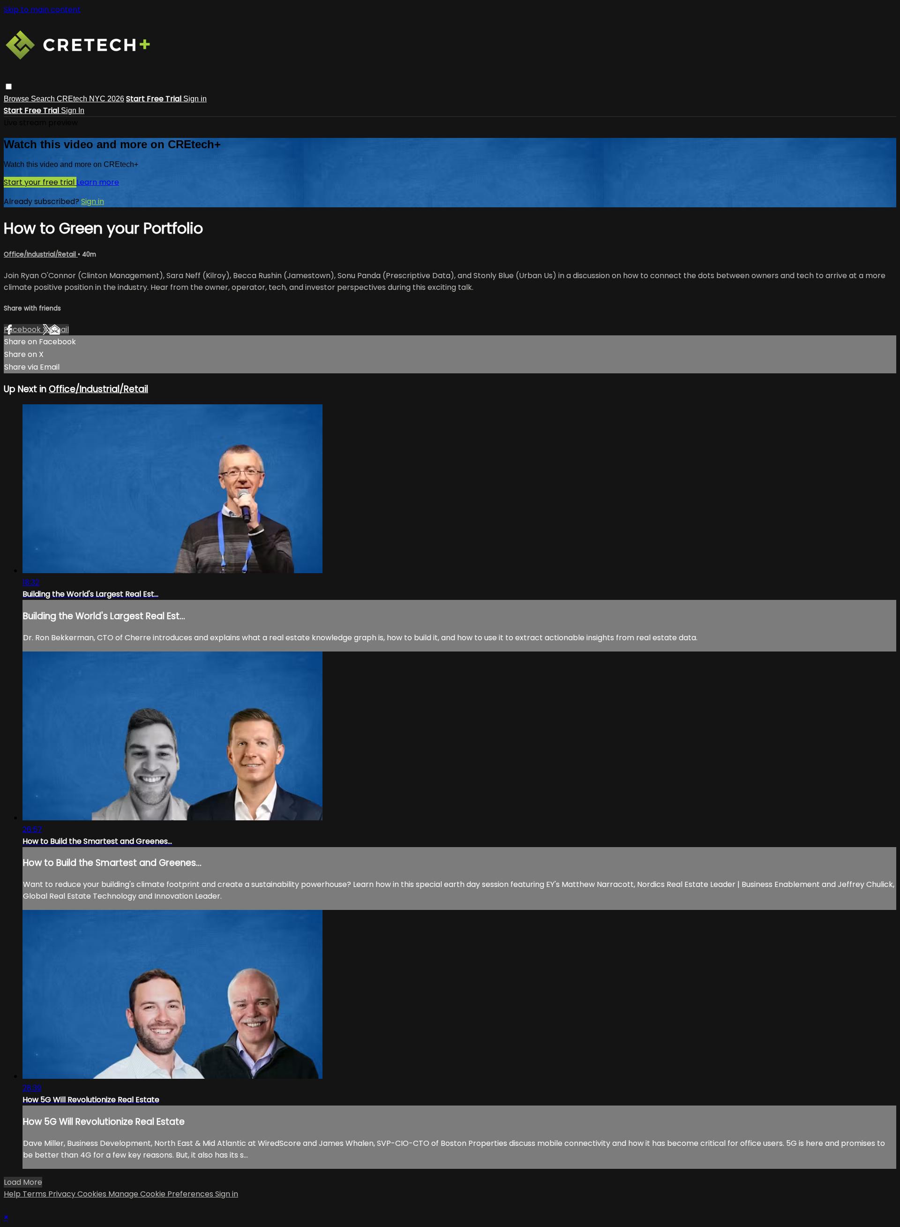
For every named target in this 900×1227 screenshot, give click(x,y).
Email (59, 329)
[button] (9, 86)
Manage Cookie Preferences (161, 1194)
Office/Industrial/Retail (41, 254)
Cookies (92, 1194)
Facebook (23, 329)
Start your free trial (40, 182)
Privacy (62, 1194)
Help (13, 1194)
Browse (17, 99)
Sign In (72, 110)
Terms (35, 1194)
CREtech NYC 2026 (90, 99)
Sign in (195, 99)
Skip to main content (42, 9)
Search (44, 99)
